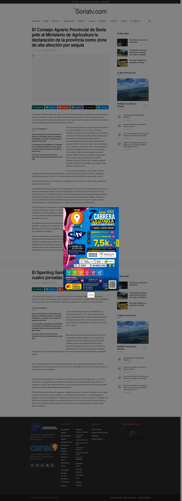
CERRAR (91, 295)
